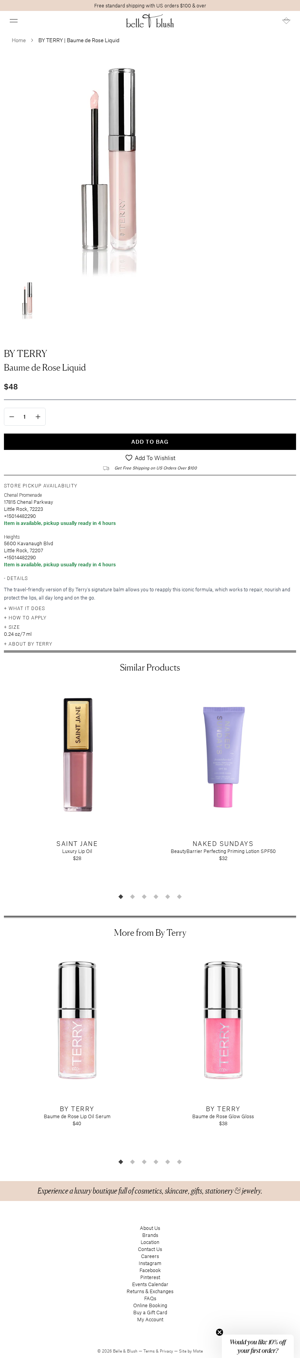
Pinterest (150, 1277)
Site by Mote (191, 1351)
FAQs (150, 1298)
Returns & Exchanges (150, 1291)
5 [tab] (167, 896)
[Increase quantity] (38, 416)
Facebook (150, 1270)
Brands (150, 1235)
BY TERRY (25, 353)
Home (19, 40)
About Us (150, 1228)
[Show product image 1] (27, 300)
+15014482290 (20, 516)
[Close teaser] (219, 1332)
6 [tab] (179, 896)
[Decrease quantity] (11, 417)
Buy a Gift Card (150, 1312)
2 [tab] (132, 896)
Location (150, 1242)
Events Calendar (150, 1284)
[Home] (150, 21)
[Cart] (286, 20)
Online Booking (150, 1305)
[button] (13, 20)
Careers (150, 1256)
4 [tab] (156, 896)
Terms (149, 1351)
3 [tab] (144, 896)
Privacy (167, 1351)
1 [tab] (121, 896)
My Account (150, 1319)
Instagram (150, 1263)
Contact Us (150, 1249)
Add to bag (150, 441)
